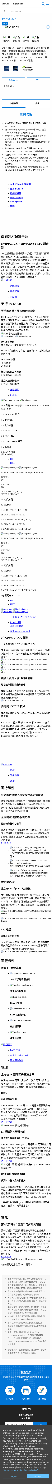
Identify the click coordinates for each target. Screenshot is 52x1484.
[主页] (5, 11)
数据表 (12, 79)
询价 (38, 79)
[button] (43, 4)
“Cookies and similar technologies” (20, 1470)
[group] (7, 39)
